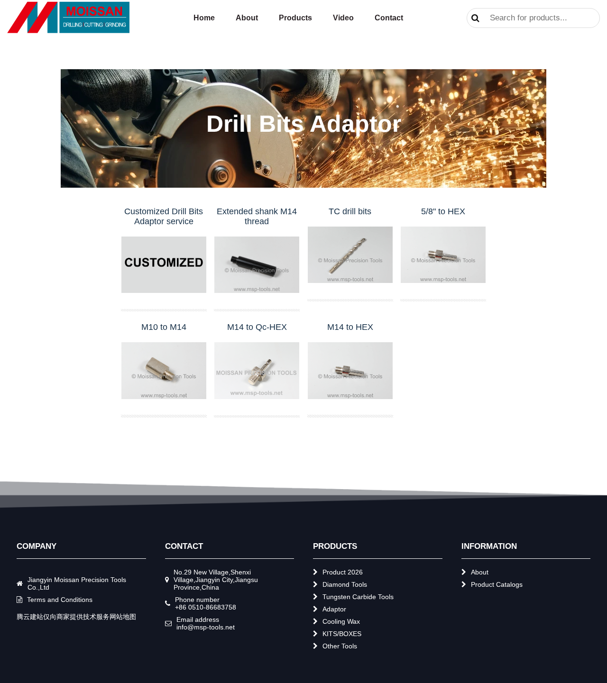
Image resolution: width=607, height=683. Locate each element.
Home (204, 18)
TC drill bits (350, 211)
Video (343, 18)
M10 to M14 (163, 327)
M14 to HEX (350, 327)
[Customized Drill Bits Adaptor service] (164, 266)
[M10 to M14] (164, 371)
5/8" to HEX (443, 211)
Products (295, 18)
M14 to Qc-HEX (257, 327)
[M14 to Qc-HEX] (257, 371)
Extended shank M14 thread (257, 216)
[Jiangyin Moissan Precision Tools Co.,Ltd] (68, 31)
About (247, 18)
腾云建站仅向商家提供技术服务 (63, 616)
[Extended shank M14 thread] (257, 266)
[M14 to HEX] (350, 371)
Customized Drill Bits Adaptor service (163, 216)
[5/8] (443, 256)
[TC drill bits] (350, 256)
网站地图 (123, 616)
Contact (389, 18)
